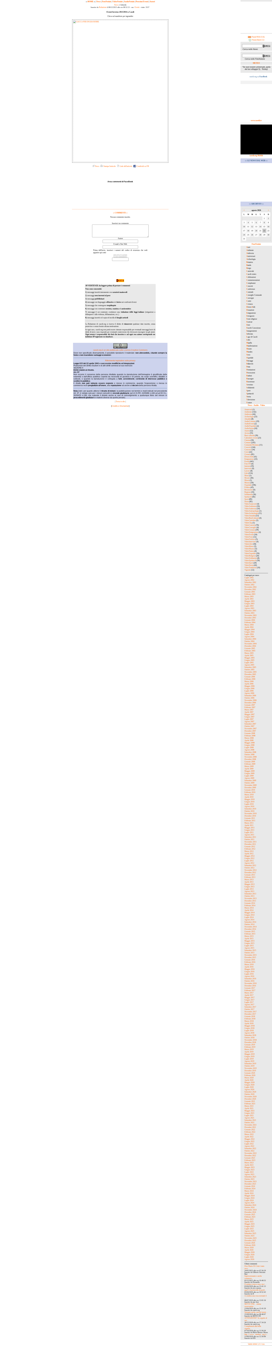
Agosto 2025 (249, 1231)
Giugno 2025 (249, 1226)
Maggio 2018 (249, 1026)
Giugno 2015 (249, 943)
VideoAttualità (249, 516)
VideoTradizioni (250, 567)
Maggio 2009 (249, 771)
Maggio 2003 (249, 601)
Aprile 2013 (248, 882)
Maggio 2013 (249, 884)
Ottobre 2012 (249, 868)
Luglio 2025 (249, 1229)
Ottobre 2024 (249, 1207)
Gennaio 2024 (249, 1186)
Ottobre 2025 (249, 1236)
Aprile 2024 (248, 1193)
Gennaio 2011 (249, 818)
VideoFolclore (249, 539)
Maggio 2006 (249, 686)
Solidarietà (248, 494)
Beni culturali (249, 435)
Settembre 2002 (250, 582)
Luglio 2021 (249, 1115)
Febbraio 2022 (249, 1132)
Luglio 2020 (249, 1087)
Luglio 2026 (249, 1257)
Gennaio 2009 (249, 762)
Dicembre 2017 (250, 1014)
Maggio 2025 (249, 1224)
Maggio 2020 (249, 1082)
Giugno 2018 (249, 1028)
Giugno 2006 (249, 688)
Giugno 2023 (249, 1170)
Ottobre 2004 (249, 641)
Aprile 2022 (248, 1137)
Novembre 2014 (250, 927)
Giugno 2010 (249, 802)
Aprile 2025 (248, 1222)
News (98, 1)
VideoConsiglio (250, 527)
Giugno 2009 (249, 773)
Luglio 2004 (249, 634)
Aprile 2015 (248, 938)
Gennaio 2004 (249, 620)
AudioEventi (249, 424)
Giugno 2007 (249, 717)
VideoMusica (249, 549)
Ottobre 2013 (249, 896)
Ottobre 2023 (249, 1179)
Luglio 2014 (249, 917)
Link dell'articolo (125, 166)
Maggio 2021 (249, 1111)
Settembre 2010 (250, 809)
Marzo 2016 (249, 964)
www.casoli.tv (256, 120)
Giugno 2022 (249, 1141)
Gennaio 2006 (249, 677)
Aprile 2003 (248, 599)
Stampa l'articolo (109, 166)
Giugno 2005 (249, 660)
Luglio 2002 (249, 578)
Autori (152, 1)
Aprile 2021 (248, 1108)
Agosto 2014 (249, 920)
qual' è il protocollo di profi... (255, 1290)
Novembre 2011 (250, 842)
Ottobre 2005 (249, 670)
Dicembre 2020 (250, 1099)
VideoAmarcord (250, 504)
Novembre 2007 (250, 728)
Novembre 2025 (250, 1238)
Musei (246, 480)
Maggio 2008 (249, 743)
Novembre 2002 (250, 587)
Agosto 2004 (249, 636)
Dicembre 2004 (250, 646)
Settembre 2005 (250, 667)
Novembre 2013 (250, 898)
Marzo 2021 (249, 1106)
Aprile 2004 (248, 627)
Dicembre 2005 (250, 674)
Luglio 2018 (249, 1030)
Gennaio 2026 (249, 1243)
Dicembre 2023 (250, 1184)
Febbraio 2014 (249, 905)
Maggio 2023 (249, 1167)
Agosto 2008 (249, 750)
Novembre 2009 (250, 785)
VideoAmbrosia (250, 508)
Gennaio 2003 (249, 592)
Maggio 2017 (249, 997)
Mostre (247, 478)
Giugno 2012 (249, 858)
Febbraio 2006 (249, 679)
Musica (247, 483)
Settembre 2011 (250, 837)
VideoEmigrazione (251, 532)
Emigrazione (249, 459)
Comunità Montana (251, 445)
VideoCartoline (250, 520)
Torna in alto (120, 401)
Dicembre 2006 (250, 703)
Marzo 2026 (249, 1247)
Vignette (247, 570)
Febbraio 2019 (249, 1047)
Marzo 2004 (249, 625)
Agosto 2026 (249, 1259)
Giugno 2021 (249, 1113)
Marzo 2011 (249, 823)
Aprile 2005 (248, 655)
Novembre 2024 (250, 1210)
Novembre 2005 (250, 672)
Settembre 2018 (250, 1035)
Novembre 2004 (250, 644)
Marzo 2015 (249, 936)
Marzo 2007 (249, 710)
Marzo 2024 (249, 1191)
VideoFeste (248, 537)
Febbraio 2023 (249, 1160)
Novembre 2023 (250, 1181)
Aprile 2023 (248, 1165)
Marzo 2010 (249, 795)
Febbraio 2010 (249, 792)
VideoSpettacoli (250, 560)
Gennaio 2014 (249, 903)
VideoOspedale (250, 553)
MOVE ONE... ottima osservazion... (252, 1305)
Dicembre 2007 (250, 731)
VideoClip (248, 523)
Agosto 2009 (249, 778)
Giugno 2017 (249, 1000)
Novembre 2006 (250, 700)
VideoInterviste (250, 542)
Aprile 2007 (248, 712)
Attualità (247, 419)
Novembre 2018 (250, 1040)
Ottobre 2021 (249, 1122)
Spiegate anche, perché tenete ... (256, 1312)
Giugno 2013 (249, 887)
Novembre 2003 (250, 615)
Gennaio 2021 (249, 1101)
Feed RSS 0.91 (258, 37)
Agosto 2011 (249, 835)
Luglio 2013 (249, 889)
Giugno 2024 (249, 1198)
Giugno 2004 (249, 632)
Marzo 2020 (249, 1078)
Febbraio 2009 (249, 764)
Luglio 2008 (249, 747)
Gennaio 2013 (249, 875)
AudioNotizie (129, 1)
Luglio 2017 (249, 1002)
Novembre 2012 (250, 870)
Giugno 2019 (249, 1056)
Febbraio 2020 (249, 1075)
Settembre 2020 (250, 1092)
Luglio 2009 (249, 776)
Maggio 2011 (249, 828)
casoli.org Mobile (256, 155)
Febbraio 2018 (249, 1019)
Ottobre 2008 (249, 754)
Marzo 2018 (249, 1021)
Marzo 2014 (249, 908)
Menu (246, 475)
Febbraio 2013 (249, 877)
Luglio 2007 (249, 719)
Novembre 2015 (250, 955)
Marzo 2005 (249, 653)
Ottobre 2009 (249, 783)
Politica (247, 487)
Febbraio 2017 (249, 990)
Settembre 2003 (250, 611)
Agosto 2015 (249, 948)
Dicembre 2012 (250, 872)
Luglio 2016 (249, 974)
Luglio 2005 (249, 662)
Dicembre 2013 (250, 901)
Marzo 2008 (249, 738)
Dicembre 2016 (250, 986)
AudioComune (249, 421)
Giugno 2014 (249, 915)
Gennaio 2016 (249, 960)
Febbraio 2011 (249, 820)
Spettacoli (248, 497)
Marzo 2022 (249, 1134)
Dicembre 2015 (250, 957)
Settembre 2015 (250, 950)
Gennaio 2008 (249, 733)
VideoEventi (249, 534)
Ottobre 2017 (249, 1009)
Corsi (246, 452)
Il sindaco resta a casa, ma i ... (255, 1284)
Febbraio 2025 (249, 1217)
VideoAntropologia (251, 511)
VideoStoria (248, 565)
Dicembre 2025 (250, 1240)
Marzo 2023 (249, 1163)
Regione (247, 492)
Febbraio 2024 (249, 1188)
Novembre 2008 (250, 757)
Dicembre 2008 (250, 759)
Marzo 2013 (249, 879)
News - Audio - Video (256, 405)
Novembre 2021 (250, 1125)
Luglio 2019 (249, 1059)
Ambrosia (248, 414)
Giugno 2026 (249, 1255)
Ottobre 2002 (249, 585)
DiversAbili (248, 457)
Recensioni (248, 490)
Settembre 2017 (250, 1007)
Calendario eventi (250, 438)
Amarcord (248, 409)
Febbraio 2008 (249, 736)
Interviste (247, 468)
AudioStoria (249, 428)
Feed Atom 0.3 (258, 40)
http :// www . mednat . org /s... (256, 1334)
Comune (247, 442)
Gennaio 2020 (249, 1073)
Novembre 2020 (250, 1096)
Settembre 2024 (250, 1205)
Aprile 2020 (248, 1080)
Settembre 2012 (250, 865)
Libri (246, 473)
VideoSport (248, 563)
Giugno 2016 (249, 971)
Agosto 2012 (249, 863)
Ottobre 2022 (249, 1151)
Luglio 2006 (249, 691)
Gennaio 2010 (249, 790)
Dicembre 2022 (250, 1155)
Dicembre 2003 (250, 618)
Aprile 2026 (248, 1250)
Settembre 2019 (250, 1063)
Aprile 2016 (248, 967)
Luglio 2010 (249, 804)
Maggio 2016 (249, 969)
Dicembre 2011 (250, 844)
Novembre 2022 (250, 1153)
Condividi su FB (142, 166)
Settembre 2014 (250, 922)
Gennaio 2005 (249, 648)
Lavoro (247, 471)
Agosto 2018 (249, 1033)
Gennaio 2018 (249, 1016)
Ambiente (248, 412)
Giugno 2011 (249, 830)
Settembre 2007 (250, 724)
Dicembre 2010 (250, 816)
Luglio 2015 (249, 946)
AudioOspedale (250, 426)
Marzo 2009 (249, 766)
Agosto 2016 (249, 976)
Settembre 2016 (250, 979)
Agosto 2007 (249, 721)
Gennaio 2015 (249, 931)
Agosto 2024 (249, 1203)
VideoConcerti (249, 525)
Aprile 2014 (248, 910)
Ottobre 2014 (249, 924)
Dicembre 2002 (250, 589)
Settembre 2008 (250, 752)
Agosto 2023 (249, 1174)
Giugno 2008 (249, 745)
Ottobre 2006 (249, 698)
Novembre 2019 (250, 1068)
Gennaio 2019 (249, 1045)
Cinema (247, 440)
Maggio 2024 (249, 1196)
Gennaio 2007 (249, 705)
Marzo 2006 (249, 681)
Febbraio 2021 (249, 1104)
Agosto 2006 (249, 693)
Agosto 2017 (249, 1004)
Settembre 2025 (250, 1233)
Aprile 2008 (248, 740)
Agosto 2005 (249, 665)
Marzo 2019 (249, 1049)
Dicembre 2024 (250, 1212)
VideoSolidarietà (250, 558)
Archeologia (249, 416)
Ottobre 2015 (249, 953)
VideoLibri (248, 544)
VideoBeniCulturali (251, 518)
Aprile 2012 (248, 854)
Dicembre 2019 (250, 1071)
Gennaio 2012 (249, 846)
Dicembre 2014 (250, 929)
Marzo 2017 (249, 993)
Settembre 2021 (250, 1120)
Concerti (247, 447)
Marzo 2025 (249, 1219)
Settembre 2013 (250, 894)
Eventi (137, 7)
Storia (246, 501)
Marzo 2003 (249, 596)
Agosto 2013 (249, 891)
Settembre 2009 (250, 780)
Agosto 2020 (249, 1089)
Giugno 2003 (249, 603)
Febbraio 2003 (249, 594)
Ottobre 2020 (249, 1094)
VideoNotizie (117, 1)
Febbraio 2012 (249, 849)
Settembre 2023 (250, 1177)
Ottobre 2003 (249, 613)
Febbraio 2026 (249, 1245)
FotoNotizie (106, 1)
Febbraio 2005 (249, 651)
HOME (90, 1)
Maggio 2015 (249, 941)
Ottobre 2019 (249, 1066)
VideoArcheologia (251, 513)
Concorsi (247, 450)
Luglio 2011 (249, 832)
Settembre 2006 (250, 695)
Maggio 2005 (249, 658)
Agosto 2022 (249, 1146)
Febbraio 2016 (249, 962)
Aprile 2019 (248, 1052)
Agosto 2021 (249, 1118)
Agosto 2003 (249, 608)
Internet (247, 466)
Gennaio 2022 (249, 1130)
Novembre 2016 (250, 983)
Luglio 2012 (249, 861)
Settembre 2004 (250, 639)
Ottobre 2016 (249, 981)
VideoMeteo (249, 546)
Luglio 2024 (249, 1200)
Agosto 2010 (249, 806)
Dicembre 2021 (250, 1127)
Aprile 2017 (248, 995)
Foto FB (247, 464)
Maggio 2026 (249, 1252)
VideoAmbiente (250, 506)
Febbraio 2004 (249, 622)
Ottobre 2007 (249, 726)
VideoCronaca (249, 530)
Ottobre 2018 (249, 1038)
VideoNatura (249, 551)
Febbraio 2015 (249, 934)
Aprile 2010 (248, 797)
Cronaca (247, 454)
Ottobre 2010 (249, 811)
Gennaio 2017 (249, 988)
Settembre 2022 (250, 1148)
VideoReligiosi (249, 556)
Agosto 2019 (249, 1061)
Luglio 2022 (249, 1144)
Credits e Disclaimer (120, 406)
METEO (256, 63)
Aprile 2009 (248, 769)
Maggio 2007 (249, 714)
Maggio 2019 (249, 1054)
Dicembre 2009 (250, 787)
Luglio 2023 (249, 1172)
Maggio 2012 (249, 856)
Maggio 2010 (249, 799)
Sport (246, 499)
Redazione (103, 7)
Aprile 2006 (248, 684)
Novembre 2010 (250, 813)
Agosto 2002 (249, 580)
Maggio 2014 (249, 912)
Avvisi (246, 433)
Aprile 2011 (248, 825)
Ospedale (247, 485)
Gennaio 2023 (249, 1158)
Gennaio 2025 (249, 1214)
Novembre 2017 (250, 1012)
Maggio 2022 (249, 1139)
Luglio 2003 (249, 606)
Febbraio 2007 (249, 707)
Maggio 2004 (249, 629)
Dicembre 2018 (250, 1042)
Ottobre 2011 (249, 839)
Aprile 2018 (248, 1023)
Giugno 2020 (249, 1085)
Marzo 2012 (249, 851)
